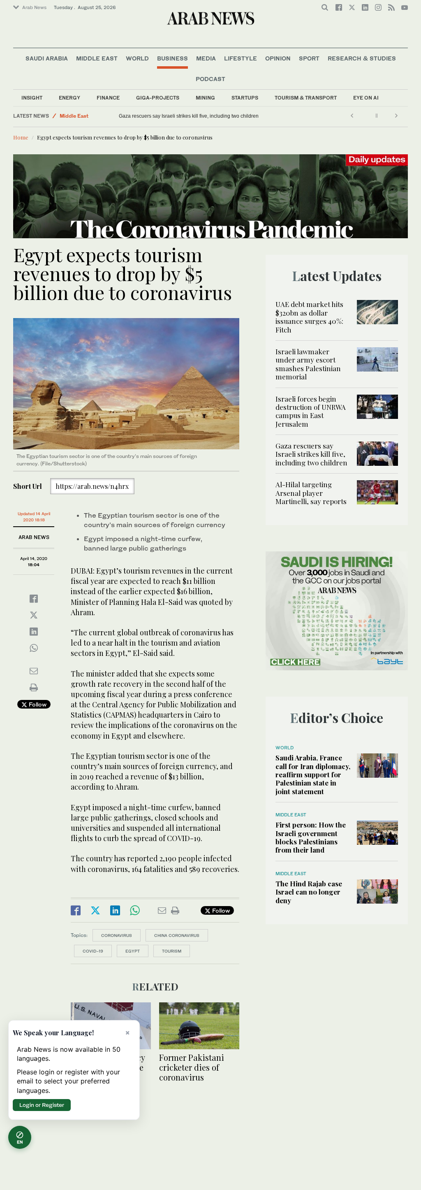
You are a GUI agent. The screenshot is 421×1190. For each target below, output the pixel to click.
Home (20, 137)
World (137, 58)
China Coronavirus (176, 935)
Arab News (34, 7)
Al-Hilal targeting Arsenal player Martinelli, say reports (164, 116)
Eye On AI (366, 98)
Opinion (278, 58)
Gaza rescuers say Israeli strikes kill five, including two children (311, 454)
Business (172, 58)
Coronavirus (116, 935)
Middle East (97, 58)
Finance (108, 98)
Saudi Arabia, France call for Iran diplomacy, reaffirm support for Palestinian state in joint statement (312, 774)
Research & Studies (362, 58)
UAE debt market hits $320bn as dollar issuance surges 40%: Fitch (309, 317)
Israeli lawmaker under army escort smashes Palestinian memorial (308, 364)
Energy (69, 98)
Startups (244, 98)
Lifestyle (240, 58)
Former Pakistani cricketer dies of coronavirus (191, 1067)
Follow (36, 704)
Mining (205, 98)
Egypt (132, 950)
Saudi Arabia (46, 58)
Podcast (210, 78)
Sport (309, 58)
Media (206, 58)
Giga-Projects (157, 98)
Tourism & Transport (306, 98)
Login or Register (41, 1105)
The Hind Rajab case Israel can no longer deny (308, 892)
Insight (31, 98)
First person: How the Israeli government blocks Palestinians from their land (310, 837)
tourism (171, 950)
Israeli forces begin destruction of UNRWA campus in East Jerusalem (310, 411)
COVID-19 (93, 950)
